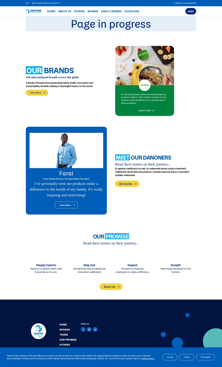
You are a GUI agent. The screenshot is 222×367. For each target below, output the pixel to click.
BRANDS (93, 11)
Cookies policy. (148, 358)
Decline (187, 357)
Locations (131, 11)
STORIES (79, 11)
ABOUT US (64, 11)
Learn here (144, 110)
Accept (170, 357)
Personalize (206, 357)
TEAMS (51, 11)
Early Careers (111, 11)
